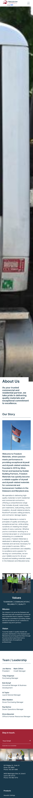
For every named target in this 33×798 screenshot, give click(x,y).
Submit (30, 741)
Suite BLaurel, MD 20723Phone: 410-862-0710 (14, 776)
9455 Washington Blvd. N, (12, 773)
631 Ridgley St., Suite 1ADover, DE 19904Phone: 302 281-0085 (11, 767)
